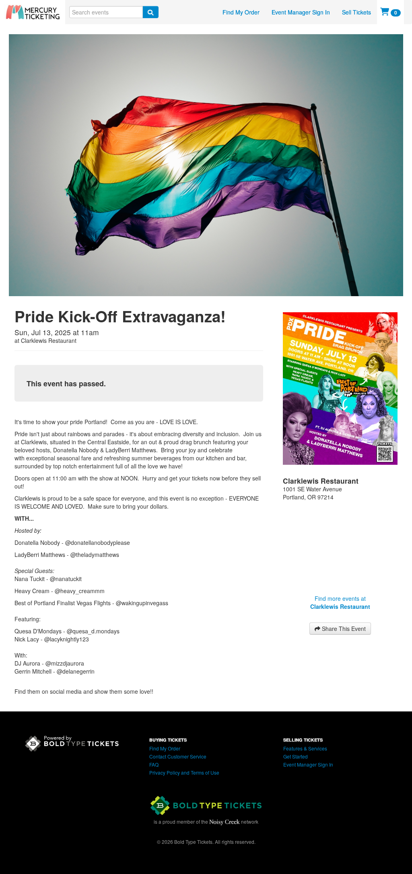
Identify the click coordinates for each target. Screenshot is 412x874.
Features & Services (305, 748)
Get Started (295, 756)
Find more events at (340, 602)
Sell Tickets (356, 12)
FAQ (154, 764)
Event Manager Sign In (301, 12)
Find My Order (241, 12)
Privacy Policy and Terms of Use (184, 772)
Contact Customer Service (177, 756)
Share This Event (343, 629)
